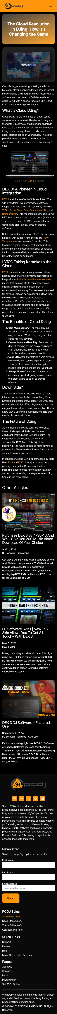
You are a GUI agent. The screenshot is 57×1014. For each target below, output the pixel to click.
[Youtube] (21, 798)
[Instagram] (35, 798)
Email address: (9, 884)
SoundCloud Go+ (19, 210)
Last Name (8, 872)
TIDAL (31, 180)
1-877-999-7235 (11, 916)
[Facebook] (14, 798)
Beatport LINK (9, 213)
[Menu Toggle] (50, 5)
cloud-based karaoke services (35, 279)
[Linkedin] (42, 798)
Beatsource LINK (38, 210)
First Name (8, 860)
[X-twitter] (28, 798)
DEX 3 (5, 199)
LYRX (5, 272)
